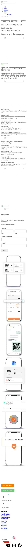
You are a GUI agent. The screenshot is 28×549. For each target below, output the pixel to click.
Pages (5, 12)
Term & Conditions (5, 514)
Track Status (4, 539)
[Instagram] (14, 545)
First (2, 233)
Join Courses (4, 528)
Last (16, 233)
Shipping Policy (4, 518)
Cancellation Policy (5, 517)
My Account (4, 525)
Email (3, 243)
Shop (5, 11)
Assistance (9, 14)
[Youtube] (8, 545)
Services (6, 10)
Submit (5, 250)
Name (3, 228)
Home (5, 8)
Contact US (4, 524)
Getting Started (4, 17)
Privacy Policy (4, 513)
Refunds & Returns (5, 515)
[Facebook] (20, 545)
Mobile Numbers (6, 236)
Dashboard (3, 527)
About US (3, 522)
